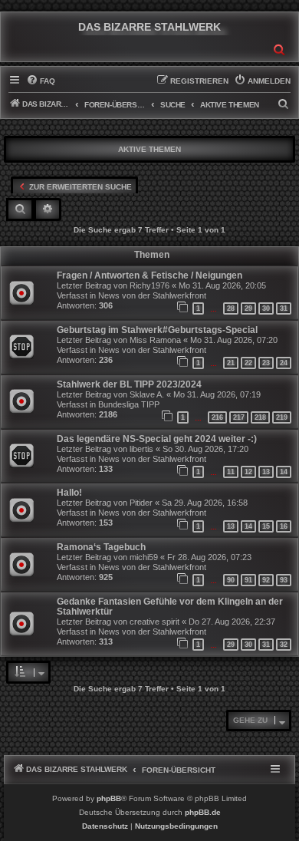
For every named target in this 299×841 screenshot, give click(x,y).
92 (266, 580)
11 (231, 472)
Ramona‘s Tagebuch (101, 547)
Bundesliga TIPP (128, 404)
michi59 (144, 557)
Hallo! (69, 492)
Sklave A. (147, 394)
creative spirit (154, 621)
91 (248, 580)
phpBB (109, 798)
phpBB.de (203, 812)
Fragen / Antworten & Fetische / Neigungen (149, 275)
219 (282, 417)
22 (248, 363)
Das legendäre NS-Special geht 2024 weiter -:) (157, 439)
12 (248, 472)
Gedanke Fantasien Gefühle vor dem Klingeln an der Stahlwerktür (170, 606)
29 (248, 308)
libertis (141, 448)
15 (266, 526)
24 (284, 363)
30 (266, 308)
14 (284, 472)
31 (284, 308)
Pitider (141, 502)
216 (217, 417)
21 (231, 363)
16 (284, 526)
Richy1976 (149, 285)
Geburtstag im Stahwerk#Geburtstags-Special (157, 330)
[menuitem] (40, 81)
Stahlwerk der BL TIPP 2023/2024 (129, 384)
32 (284, 644)
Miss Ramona (155, 340)
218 (260, 417)
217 (239, 417)
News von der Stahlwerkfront (152, 295)
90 (231, 580)
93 (284, 580)
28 (231, 308)
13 (266, 472)
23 (266, 363)
